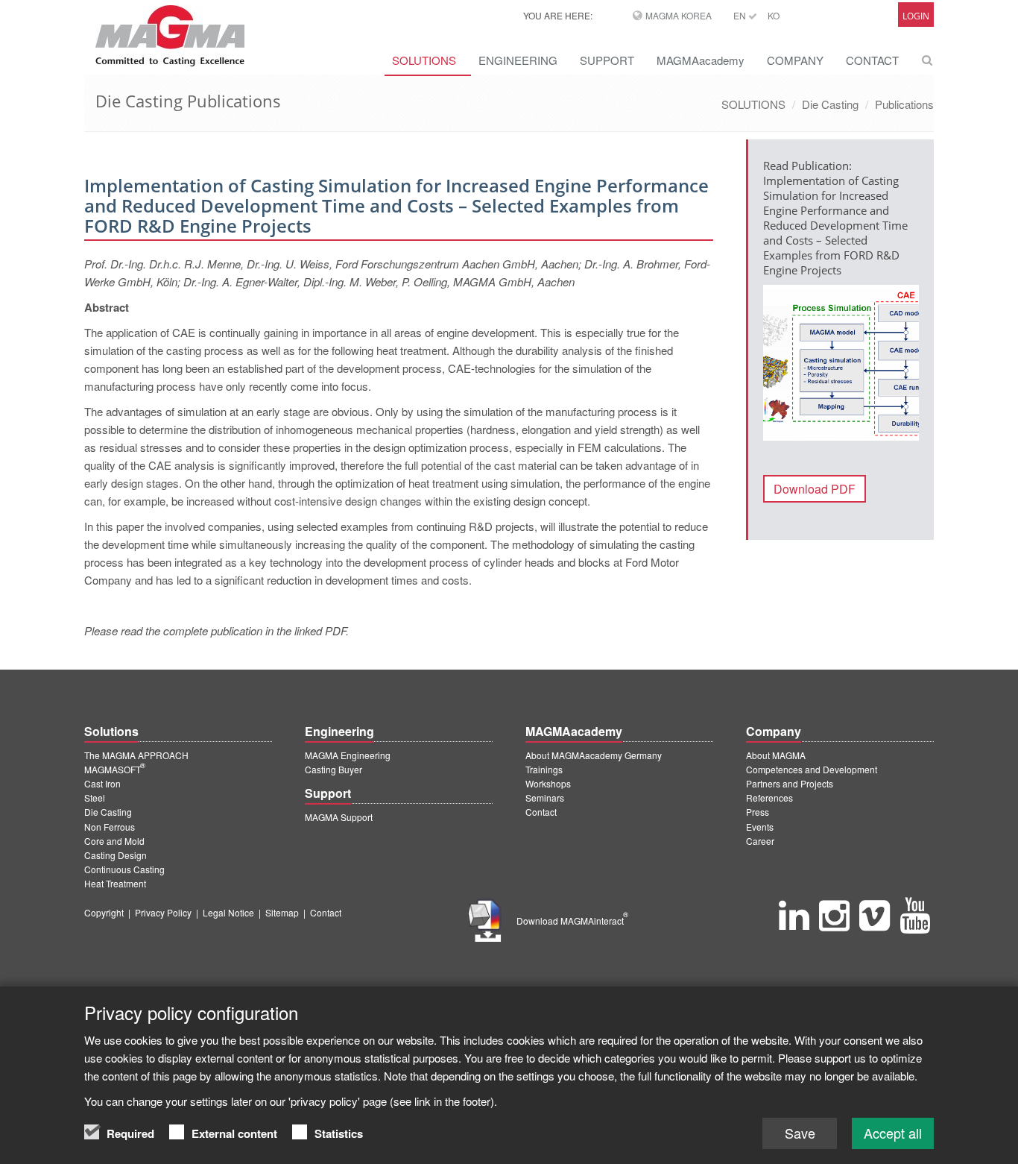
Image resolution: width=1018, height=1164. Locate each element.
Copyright (104, 912)
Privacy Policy (163, 912)
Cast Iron (102, 783)
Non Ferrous (109, 826)
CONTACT (872, 60)
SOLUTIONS (424, 60)
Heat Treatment (115, 883)
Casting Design (115, 855)
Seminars (544, 797)
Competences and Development (811, 769)
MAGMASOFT (114, 769)
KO (774, 15)
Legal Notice (228, 912)
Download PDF (815, 488)
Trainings (544, 769)
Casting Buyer (333, 769)
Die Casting (830, 104)
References (769, 797)
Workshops (548, 783)
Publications (904, 104)
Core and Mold (114, 840)
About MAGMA (776, 755)
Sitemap (282, 912)
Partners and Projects (789, 783)
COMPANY (795, 60)
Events (760, 826)
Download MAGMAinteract (572, 920)
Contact (541, 811)
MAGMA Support (339, 817)
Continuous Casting (124, 869)
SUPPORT (607, 60)
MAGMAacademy (700, 60)
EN (740, 15)
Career (760, 840)
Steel (94, 797)
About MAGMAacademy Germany (593, 755)
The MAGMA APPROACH (136, 755)
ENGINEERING (517, 60)
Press (757, 811)
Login (915, 16)
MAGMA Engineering (348, 755)
